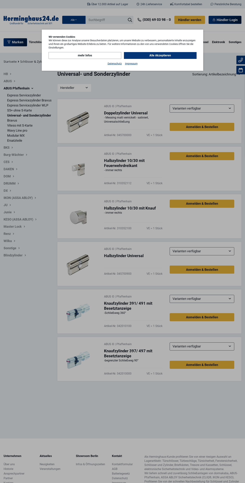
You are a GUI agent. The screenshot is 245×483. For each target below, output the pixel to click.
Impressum (131, 63)
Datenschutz (115, 63)
